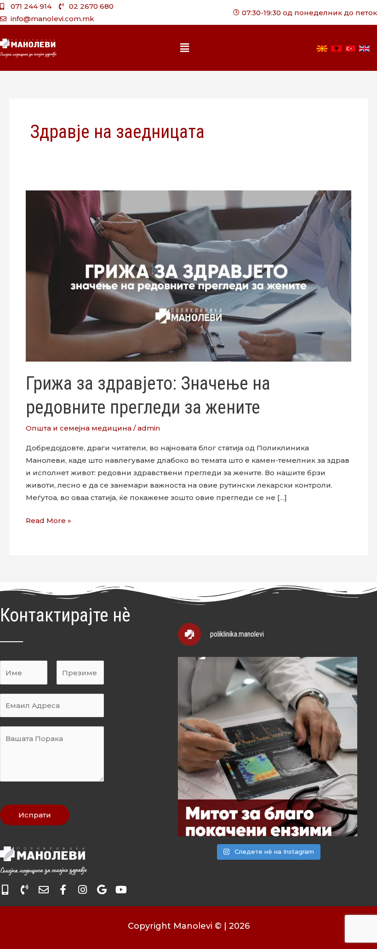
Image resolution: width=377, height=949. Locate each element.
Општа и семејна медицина (78, 428)
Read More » (48, 519)
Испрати (34, 815)
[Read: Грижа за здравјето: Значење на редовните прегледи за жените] (188, 275)
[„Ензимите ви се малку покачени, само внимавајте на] (267, 746)
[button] (184, 48)
